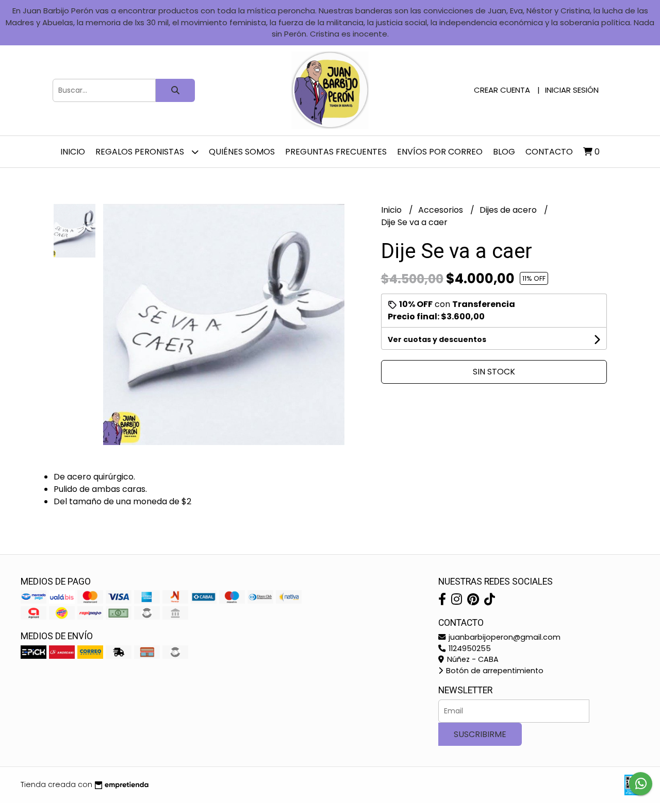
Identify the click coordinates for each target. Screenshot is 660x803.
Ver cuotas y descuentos (437, 339)
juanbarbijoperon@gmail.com (503, 637)
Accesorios (441, 210)
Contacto (549, 152)
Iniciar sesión (572, 89)
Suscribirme (480, 734)
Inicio (72, 152)
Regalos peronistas (140, 152)
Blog (504, 152)
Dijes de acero (509, 210)
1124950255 (469, 648)
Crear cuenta (502, 89)
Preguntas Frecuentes (336, 152)
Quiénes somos (242, 152)
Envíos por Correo (440, 152)
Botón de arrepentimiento (493, 670)
